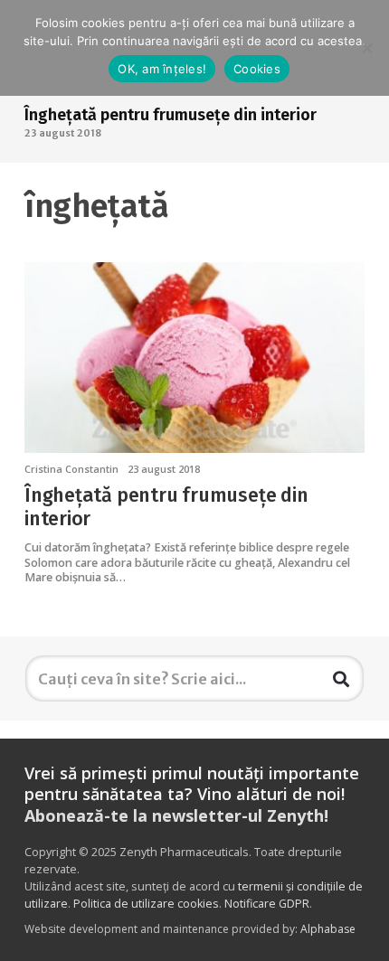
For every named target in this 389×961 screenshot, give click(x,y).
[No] (366, 48)
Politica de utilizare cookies (146, 903)
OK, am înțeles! (162, 68)
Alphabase (328, 929)
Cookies (256, 68)
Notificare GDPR (266, 903)
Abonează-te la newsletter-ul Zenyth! (176, 815)
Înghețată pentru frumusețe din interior (170, 115)
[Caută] (341, 678)
